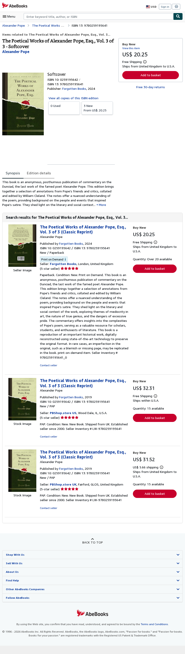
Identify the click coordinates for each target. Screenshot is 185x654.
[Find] (178, 16)
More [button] (102, 205)
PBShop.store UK (63, 484)
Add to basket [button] (151, 75)
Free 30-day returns (150, 87)
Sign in (165, 6)
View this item (131, 48)
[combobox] (98, 16)
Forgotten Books (63, 264)
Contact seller (48, 365)
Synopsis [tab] (13, 173)
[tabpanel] (58, 193)
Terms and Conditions (154, 624)
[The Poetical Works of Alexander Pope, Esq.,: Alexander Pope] (22, 265)
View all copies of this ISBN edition (73, 98)
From (95, 108)
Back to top (92, 542)
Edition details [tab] (39, 173)
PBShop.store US (63, 413)
